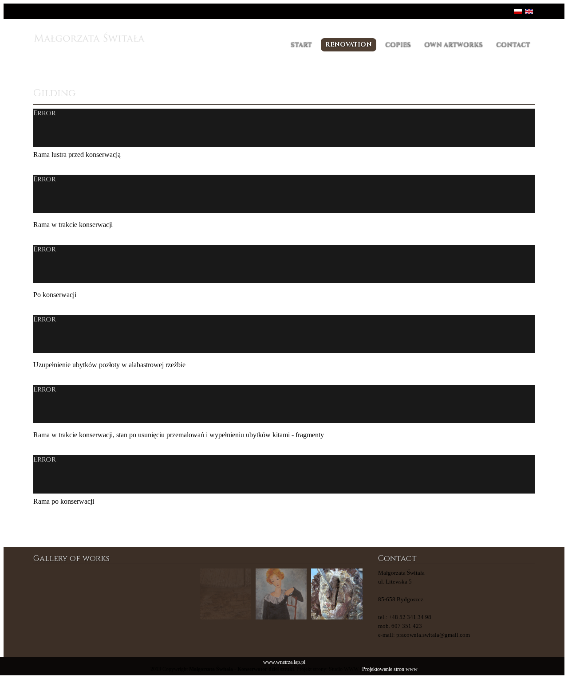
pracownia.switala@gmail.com (433, 634)
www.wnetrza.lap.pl (284, 662)
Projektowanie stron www (390, 669)
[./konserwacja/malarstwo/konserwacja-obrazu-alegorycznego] (170, 593)
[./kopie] (114, 593)
